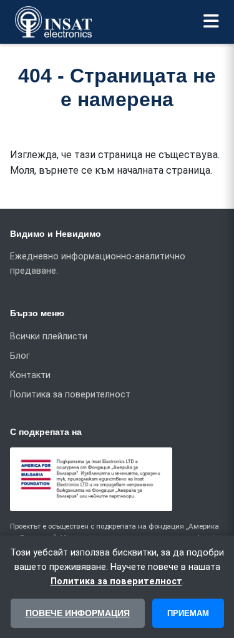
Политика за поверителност (70, 394)
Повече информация (78, 613)
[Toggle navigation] (211, 22)
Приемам (188, 613)
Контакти (30, 375)
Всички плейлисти (48, 336)
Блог (20, 356)
